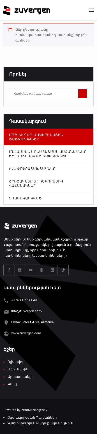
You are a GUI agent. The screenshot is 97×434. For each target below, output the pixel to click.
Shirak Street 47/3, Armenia (32, 322)
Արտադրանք (20, 376)
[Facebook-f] (9, 270)
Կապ (12, 384)
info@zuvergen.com (26, 311)
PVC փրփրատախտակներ (32, 168)
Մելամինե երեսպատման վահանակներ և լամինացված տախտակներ (48, 154)
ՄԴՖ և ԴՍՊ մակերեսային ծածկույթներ (36, 137)
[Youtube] (30, 270)
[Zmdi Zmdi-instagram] (19, 270)
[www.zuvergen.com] (6, 334)
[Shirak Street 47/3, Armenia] (6, 323)
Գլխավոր (16, 362)
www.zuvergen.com (26, 333)
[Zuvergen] (26, 10)
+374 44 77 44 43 (24, 300)
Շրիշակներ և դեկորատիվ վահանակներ (36, 183)
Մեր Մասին (18, 369)
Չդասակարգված (25, 198)
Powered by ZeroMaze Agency (25, 410)
